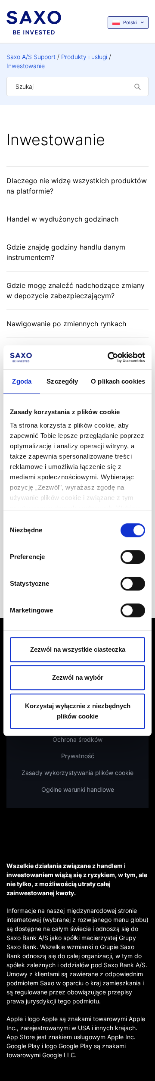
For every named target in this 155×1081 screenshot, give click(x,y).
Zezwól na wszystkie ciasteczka (77, 649)
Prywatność (77, 755)
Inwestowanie (25, 65)
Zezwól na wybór (77, 677)
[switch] (133, 557)
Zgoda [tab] (21, 381)
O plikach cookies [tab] (118, 381)
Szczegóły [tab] (62, 381)
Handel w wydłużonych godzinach (62, 219)
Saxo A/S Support (31, 56)
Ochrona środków (77, 739)
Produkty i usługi (84, 56)
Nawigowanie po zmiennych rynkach (66, 323)
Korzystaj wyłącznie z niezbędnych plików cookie (77, 711)
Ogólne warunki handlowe (77, 789)
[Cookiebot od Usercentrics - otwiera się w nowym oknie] (109, 357)
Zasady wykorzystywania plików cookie (77, 772)
